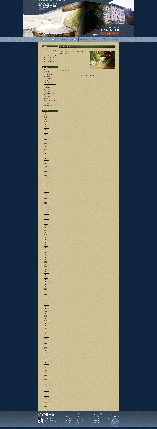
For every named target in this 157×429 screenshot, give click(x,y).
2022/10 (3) (46, 190)
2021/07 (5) (46, 215)
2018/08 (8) (46, 274)
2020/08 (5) (46, 234)
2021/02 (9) (46, 224)
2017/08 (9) (46, 294)
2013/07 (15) (46, 377)
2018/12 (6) (46, 268)
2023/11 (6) (46, 168)
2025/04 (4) (46, 139)
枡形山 (45, 69)
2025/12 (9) (46, 126)
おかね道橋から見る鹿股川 (50, 84)
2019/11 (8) (46, 249)
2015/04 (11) (46, 342)
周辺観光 (96, 416)
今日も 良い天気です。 (49, 82)
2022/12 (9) (46, 187)
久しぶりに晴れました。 (49, 107)
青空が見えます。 (48, 78)
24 (44, 61)
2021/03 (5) (46, 222)
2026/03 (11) (46, 121)
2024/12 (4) (46, 146)
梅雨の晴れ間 (47, 98)
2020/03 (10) (46, 242)
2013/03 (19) (46, 384)
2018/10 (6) (46, 271)
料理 (78, 416)
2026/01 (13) (46, 124)
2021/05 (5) (46, 219)
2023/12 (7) (46, 166)
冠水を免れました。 (48, 74)
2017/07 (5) (46, 296)
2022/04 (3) (46, 200)
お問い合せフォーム (99, 418)
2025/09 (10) (46, 131)
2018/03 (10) (46, 283)
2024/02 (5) (46, 163)
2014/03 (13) (46, 364)
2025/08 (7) (46, 133)
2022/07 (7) (46, 195)
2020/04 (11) (46, 241)
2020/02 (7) (46, 244)
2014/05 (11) (46, 360)
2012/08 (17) (46, 396)
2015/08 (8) (46, 335)
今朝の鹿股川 (47, 71)
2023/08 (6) (46, 173)
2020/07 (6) (46, 236)
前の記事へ (84, 75)
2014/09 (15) (46, 353)
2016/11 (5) (46, 310)
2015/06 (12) (46, 338)
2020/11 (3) (46, 229)
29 (53, 61)
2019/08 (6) (46, 254)
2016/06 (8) (46, 318)
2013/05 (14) (46, 381)
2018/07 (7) (46, 276)
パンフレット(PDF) (113, 416)
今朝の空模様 (47, 89)
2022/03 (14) (46, 202)
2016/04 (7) (46, 321)
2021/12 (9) (46, 207)
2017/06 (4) (46, 298)
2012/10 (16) (46, 392)
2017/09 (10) (46, 293)
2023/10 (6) (46, 170)
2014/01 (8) (46, 367)
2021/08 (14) (46, 214)
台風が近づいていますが (49, 105)
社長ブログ (46, 85)
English (95, 35)
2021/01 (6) (46, 225)
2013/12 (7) (46, 369)
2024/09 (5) (46, 151)
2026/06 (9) (46, 116)
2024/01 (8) (46, 165)
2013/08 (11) (46, 375)
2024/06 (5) (46, 156)
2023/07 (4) (46, 175)
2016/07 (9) (46, 316)
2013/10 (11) (46, 372)
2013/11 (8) (46, 370)
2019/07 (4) (46, 256)
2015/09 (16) (46, 333)
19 (48, 59)
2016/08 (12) (46, 315)
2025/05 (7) (46, 138)
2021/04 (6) (46, 220)
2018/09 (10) (46, 273)
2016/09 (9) (46, 313)
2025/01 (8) (46, 144)
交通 (78, 422)
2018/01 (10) (46, 286)
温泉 (67, 416)
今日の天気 (46, 80)
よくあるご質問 (98, 414)
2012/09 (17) (46, 394)
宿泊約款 (96, 420)
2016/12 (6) (46, 308)
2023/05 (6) (46, 178)
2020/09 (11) (46, 232)
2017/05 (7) (46, 300)
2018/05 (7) (46, 279)
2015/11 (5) (46, 330)
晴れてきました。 (48, 73)
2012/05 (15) (46, 401)
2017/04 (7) (46, 301)
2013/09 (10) (46, 374)
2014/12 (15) (46, 348)
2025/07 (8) (46, 134)
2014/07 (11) (46, 357)
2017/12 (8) (46, 288)
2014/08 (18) (46, 355)
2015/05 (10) (46, 340)
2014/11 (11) (46, 350)
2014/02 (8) (46, 365)
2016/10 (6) (46, 311)
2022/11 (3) (46, 188)
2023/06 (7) (46, 176)
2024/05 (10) (46, 158)
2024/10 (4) (46, 149)
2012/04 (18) (46, 402)
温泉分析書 (69, 418)
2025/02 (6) (46, 143)
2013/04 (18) (46, 382)
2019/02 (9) (46, 264)
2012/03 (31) (46, 404)
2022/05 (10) (46, 198)
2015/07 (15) (46, 337)
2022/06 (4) (46, 197)
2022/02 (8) (46, 203)
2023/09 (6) (46, 171)
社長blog (96, 422)
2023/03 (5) (46, 182)
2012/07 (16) (46, 397)
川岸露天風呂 (47, 76)
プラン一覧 (80, 420)
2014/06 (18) (46, 359)
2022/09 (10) (46, 192)
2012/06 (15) (46, 399)
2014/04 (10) (46, 362)
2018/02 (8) (46, 284)
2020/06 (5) (46, 237)
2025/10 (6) (46, 129)
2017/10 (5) (46, 291)
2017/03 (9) (46, 303)
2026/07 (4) (46, 114)
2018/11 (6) (46, 269)
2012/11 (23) (46, 391)
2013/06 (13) (46, 379)
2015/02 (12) (46, 345)
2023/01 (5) (46, 185)
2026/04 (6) (46, 119)
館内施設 (68, 420)
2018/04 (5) (46, 281)
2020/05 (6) (46, 239)
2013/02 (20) (46, 386)
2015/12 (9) (46, 328)
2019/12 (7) (46, 247)
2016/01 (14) (46, 327)
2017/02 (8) (46, 305)
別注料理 (79, 418)
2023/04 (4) (46, 180)
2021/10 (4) (46, 210)
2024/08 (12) (46, 153)
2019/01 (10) (46, 266)
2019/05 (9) (46, 259)
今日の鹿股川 (47, 87)
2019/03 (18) (46, 262)
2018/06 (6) (46, 278)
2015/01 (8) (46, 347)
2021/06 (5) (46, 217)
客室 (78, 414)
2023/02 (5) (46, 183)
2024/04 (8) (46, 160)
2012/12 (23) (46, 389)
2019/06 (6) (46, 257)
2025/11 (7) (46, 128)
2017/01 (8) (46, 306)
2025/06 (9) (46, 136)
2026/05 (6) (46, 117)
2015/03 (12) (46, 343)
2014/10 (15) (46, 352)
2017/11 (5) (46, 289)
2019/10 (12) (46, 251)
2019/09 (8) (46, 252)
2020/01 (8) (46, 246)
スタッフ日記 (111, 414)
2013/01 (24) (46, 387)
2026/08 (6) (46, 112)
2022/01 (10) (46, 205)
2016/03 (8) (46, 323)
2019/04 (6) (46, 261)
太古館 (68, 422)
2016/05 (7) (46, 320)
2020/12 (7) (46, 227)
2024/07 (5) (46, 155)
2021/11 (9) (46, 209)
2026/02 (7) (46, 123)
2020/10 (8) (46, 230)
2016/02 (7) (46, 325)
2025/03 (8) (46, 141)
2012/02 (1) (46, 406)
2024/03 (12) (46, 161)
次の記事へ (91, 75)
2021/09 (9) (46, 212)
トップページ (70, 414)
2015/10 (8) (46, 332)
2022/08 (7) (46, 193)
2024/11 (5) (46, 148)
